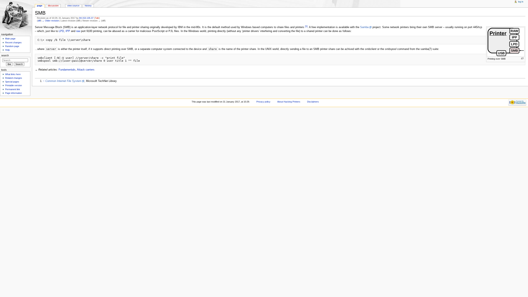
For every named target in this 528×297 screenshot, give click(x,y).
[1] (306, 26)
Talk (97, 18)
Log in (520, 1)
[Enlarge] (522, 58)
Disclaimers (313, 101)
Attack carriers (85, 69)
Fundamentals (67, 69)
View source (73, 5)
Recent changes (13, 42)
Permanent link (12, 89)
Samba (364, 27)
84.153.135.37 (86, 18)
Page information (13, 93)
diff (39, 20)
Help (7, 50)
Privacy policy (263, 101)
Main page (10, 38)
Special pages (12, 81)
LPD (61, 31)
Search (5, 55)
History (88, 5)
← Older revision (50, 20)
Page (39, 5)
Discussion (53, 5)
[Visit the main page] (16, 16)
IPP (68, 31)
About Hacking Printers (288, 101)
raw (78, 31)
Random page (12, 46)
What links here (13, 74)
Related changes (13, 78)
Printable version (13, 85)
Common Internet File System (63, 81)
